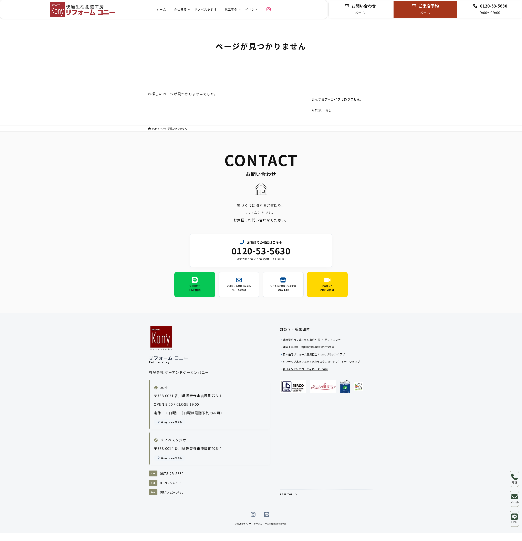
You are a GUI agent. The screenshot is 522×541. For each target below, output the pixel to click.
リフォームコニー (258, 523)
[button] (360, 9)
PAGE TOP (286, 494)
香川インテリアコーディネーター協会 (305, 369)
